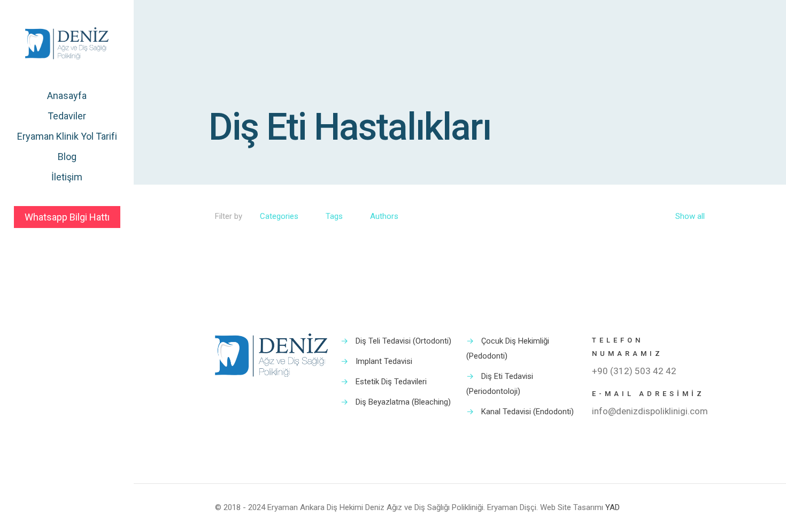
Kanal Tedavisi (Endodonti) (527, 411)
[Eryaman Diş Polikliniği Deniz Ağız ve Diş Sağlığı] (67, 43)
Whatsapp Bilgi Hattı (67, 217)
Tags (334, 216)
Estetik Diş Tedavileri (391, 381)
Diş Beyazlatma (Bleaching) (403, 402)
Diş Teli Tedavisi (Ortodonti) (403, 341)
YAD (612, 507)
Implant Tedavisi (384, 361)
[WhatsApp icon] (61, 517)
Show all (690, 216)
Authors (384, 216)
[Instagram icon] (72, 517)
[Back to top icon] (693, 506)
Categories (279, 216)
